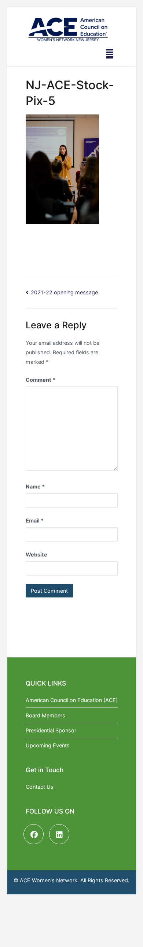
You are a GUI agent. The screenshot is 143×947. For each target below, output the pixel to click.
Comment (40, 380)
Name (35, 486)
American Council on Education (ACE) (72, 700)
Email (35, 520)
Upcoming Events (48, 745)
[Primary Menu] (109, 54)
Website (36, 554)
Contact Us (40, 787)
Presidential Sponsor (51, 730)
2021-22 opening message (64, 292)
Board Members (45, 715)
